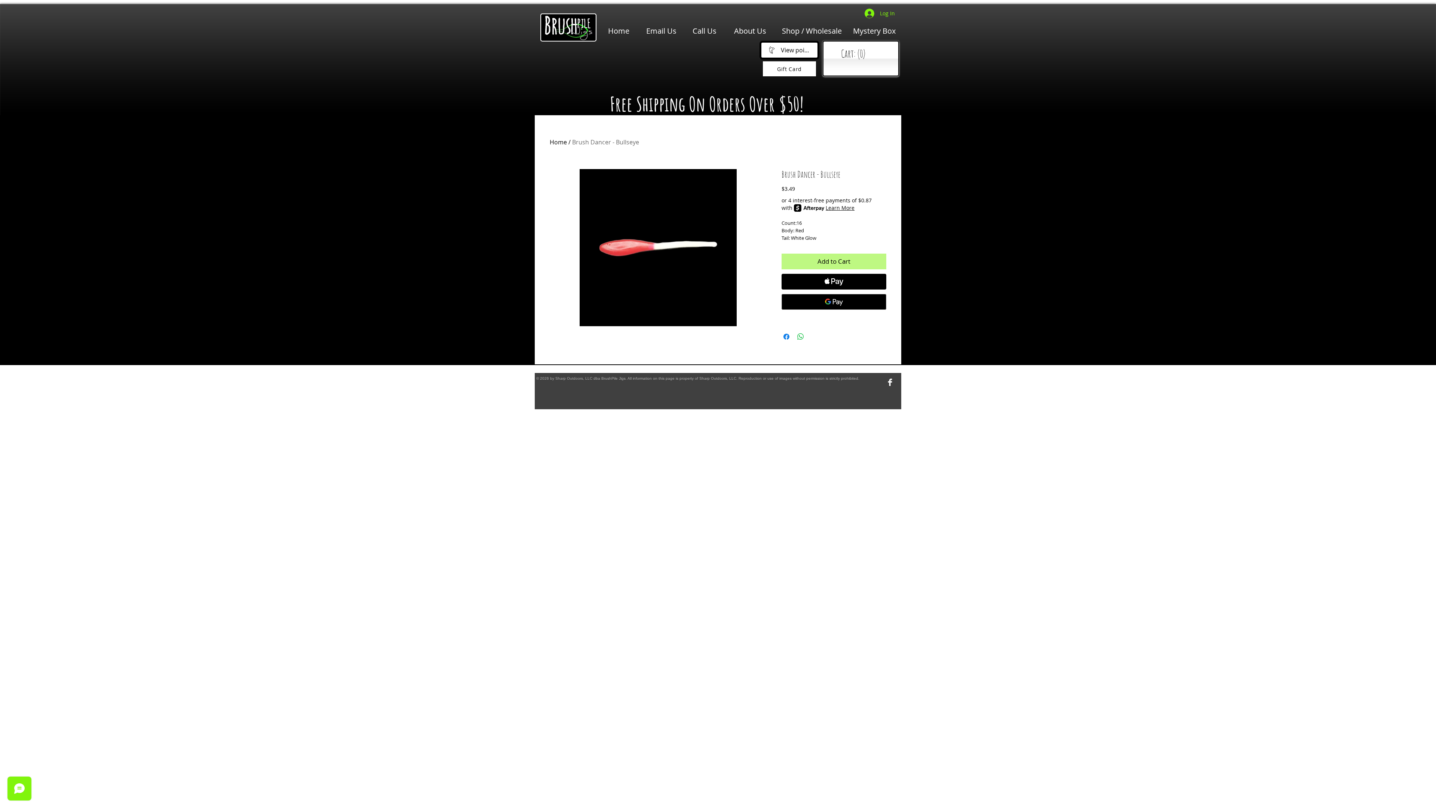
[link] (862, 54)
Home (558, 142)
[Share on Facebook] (786, 336)
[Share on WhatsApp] (800, 336)
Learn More (840, 207)
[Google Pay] (834, 302)
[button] (647, 64)
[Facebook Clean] (890, 382)
